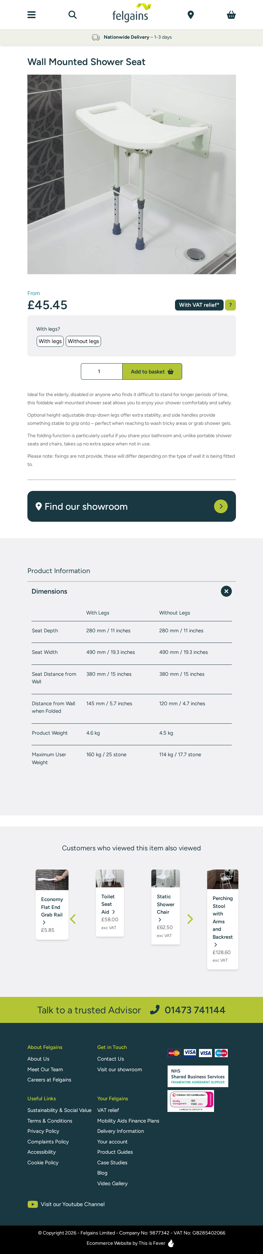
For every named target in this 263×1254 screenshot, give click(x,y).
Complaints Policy (48, 1142)
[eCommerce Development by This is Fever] (170, 1243)
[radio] (50, 341)
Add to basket (148, 371)
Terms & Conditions (49, 1121)
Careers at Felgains (49, 1080)
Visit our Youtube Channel (73, 1204)
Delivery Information (120, 1131)
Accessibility (41, 1152)
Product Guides (115, 1152)
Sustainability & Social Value (59, 1110)
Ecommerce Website (109, 1243)
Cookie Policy (43, 1163)
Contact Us (110, 1059)
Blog (102, 1173)
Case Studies (112, 1163)
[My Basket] (231, 15)
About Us (38, 1059)
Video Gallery (112, 1183)
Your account (112, 1142)
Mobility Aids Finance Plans (128, 1121)
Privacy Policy (43, 1131)
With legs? (48, 329)
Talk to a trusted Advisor (131, 1010)
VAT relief (108, 1110)
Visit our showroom (119, 1069)
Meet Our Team (45, 1069)
